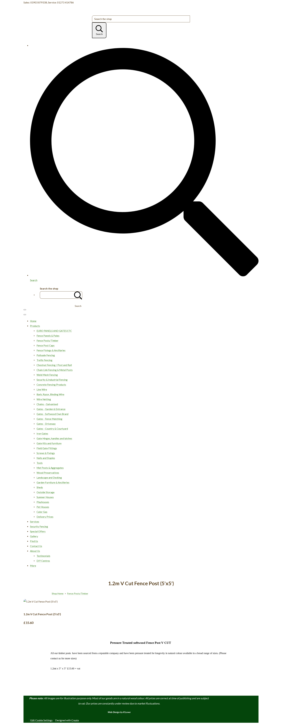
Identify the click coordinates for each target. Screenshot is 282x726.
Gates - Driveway (46, 423)
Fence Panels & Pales (48, 335)
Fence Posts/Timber (47, 340)
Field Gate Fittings (47, 448)
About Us (35, 551)
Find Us (34, 541)
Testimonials (43, 555)
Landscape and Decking (49, 477)
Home (33, 321)
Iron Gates (42, 433)
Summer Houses (45, 497)
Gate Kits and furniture (49, 443)
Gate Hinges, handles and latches (54, 438)
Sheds (40, 487)
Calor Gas (42, 511)
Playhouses (43, 502)
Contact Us (36, 546)
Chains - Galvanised (47, 404)
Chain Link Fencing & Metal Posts (55, 369)
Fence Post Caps (46, 345)
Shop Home (57, 593)
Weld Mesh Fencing (47, 374)
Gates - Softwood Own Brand (52, 414)
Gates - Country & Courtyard (52, 428)
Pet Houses (43, 506)
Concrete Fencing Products (51, 384)
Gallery (34, 536)
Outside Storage (46, 492)
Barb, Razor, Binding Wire (50, 394)
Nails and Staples (46, 458)
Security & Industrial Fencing (52, 379)
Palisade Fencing (46, 355)
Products (35, 325)
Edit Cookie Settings (41, 720)
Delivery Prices (45, 516)
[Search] (78, 295)
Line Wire (42, 389)
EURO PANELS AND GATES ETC (54, 330)
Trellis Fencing (44, 360)
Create (75, 720)
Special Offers (38, 531)
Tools (40, 462)
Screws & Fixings (46, 453)
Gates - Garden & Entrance (51, 409)
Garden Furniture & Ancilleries (53, 482)
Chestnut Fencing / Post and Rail (54, 365)
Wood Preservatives (48, 472)
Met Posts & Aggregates (50, 467)
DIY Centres (43, 560)
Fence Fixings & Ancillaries (51, 350)
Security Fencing (39, 526)
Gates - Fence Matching (49, 418)
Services (34, 521)
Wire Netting (44, 399)
